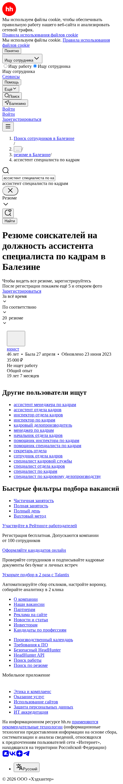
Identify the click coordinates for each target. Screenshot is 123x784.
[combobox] (28, 178)
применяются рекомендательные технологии (50, 724)
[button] (8, 109)
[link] (12, 95)
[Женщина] (16, 338)
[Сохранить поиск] (8, 213)
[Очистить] (10, 191)
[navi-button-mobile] (8, 126)
